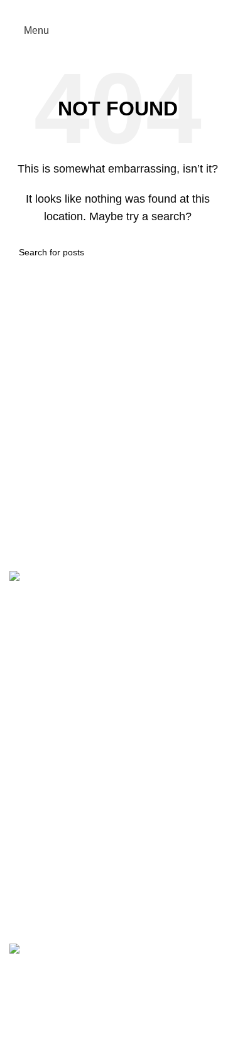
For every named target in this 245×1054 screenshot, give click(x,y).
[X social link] (102, 9)
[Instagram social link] (41, 1029)
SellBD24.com (102, 1046)
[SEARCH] (211, 252)
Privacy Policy (41, 866)
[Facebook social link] (86, 9)
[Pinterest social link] (118, 9)
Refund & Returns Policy (64, 894)
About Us (30, 810)
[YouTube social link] (64, 1029)
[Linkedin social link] (133, 9)
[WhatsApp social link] (86, 1029)
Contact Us (34, 838)
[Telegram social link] (149, 9)
